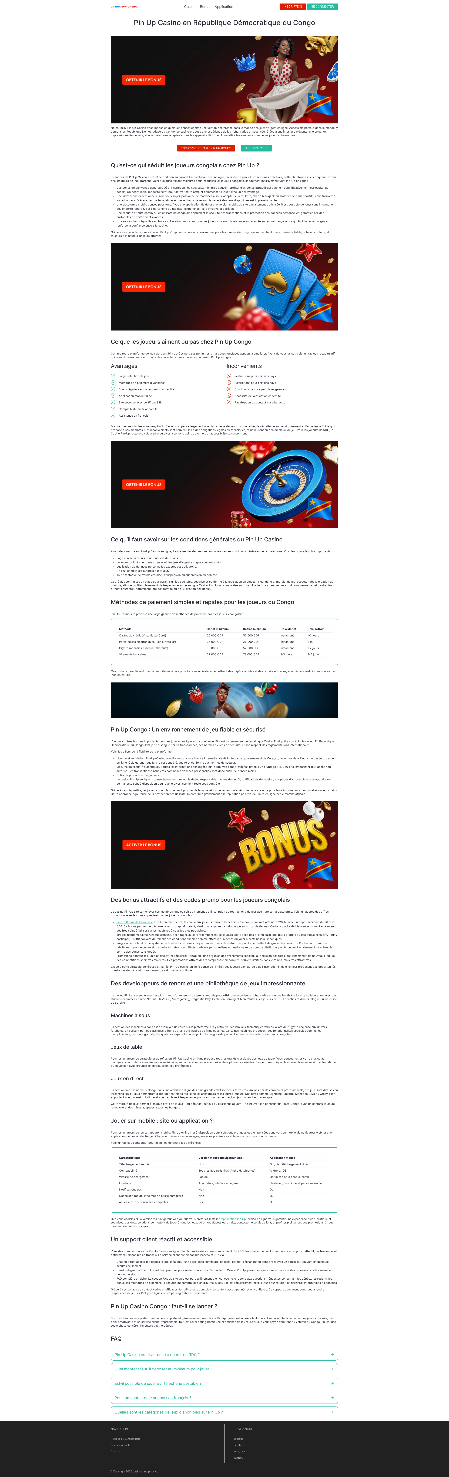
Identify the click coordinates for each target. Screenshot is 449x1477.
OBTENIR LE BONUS (243, 748)
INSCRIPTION (293, 6)
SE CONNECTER (322, 6)
